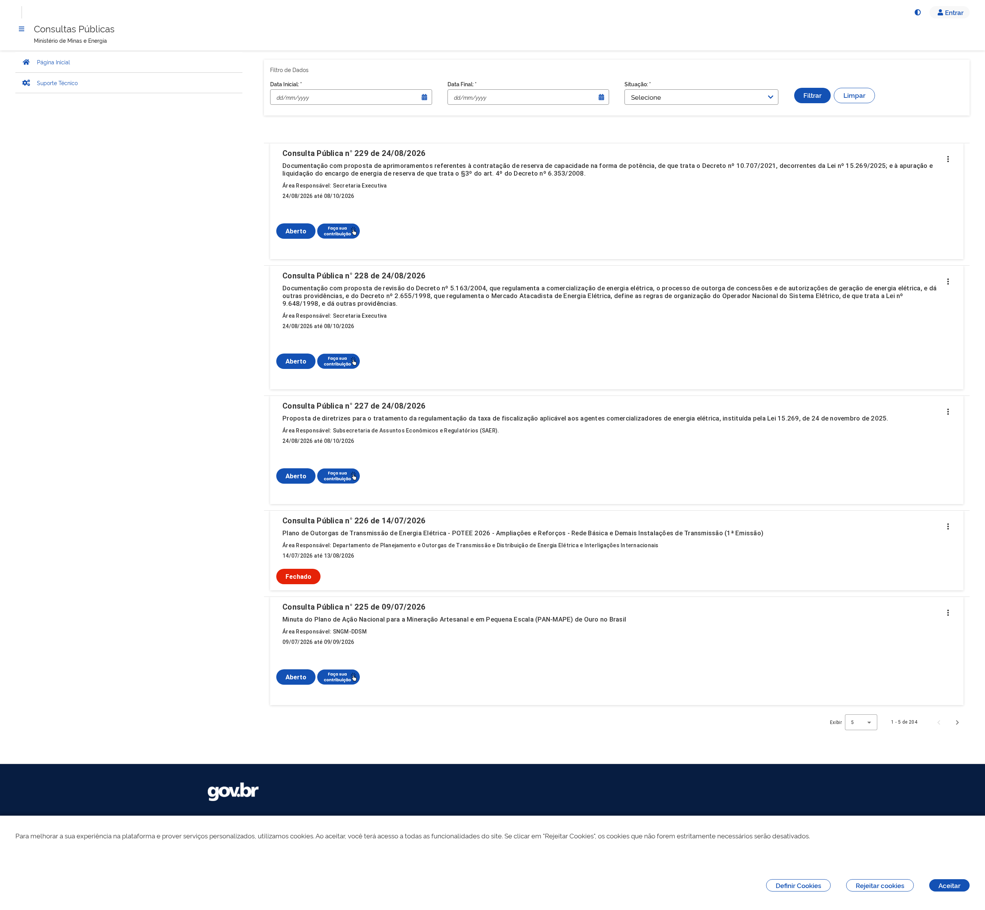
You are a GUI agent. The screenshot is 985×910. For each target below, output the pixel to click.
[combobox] (861, 722)
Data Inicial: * (286, 83)
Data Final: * (462, 83)
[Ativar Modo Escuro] (917, 12)
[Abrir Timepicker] (424, 97)
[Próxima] (957, 722)
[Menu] (21, 29)
